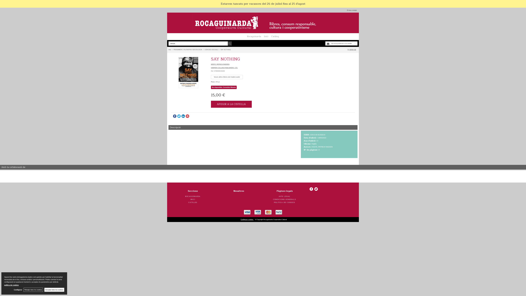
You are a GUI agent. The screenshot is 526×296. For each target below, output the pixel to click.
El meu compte (352, 10)
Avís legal (285, 196)
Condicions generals (284, 199)
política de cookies (11, 285)
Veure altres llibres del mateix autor (227, 77)
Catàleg (275, 36)
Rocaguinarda (254, 36)
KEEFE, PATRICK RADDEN (220, 64)
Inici (266, 36)
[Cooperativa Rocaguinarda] (263, 23)
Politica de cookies (284, 202)
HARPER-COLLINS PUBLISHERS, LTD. (224, 68)
